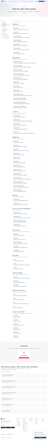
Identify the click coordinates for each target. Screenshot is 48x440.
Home (8, 1)
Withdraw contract (3, 434)
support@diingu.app (24, 357)
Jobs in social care (19, 425)
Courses (11, 1)
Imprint (43, 419)
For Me (21, 1)
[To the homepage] (3, 1)
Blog (17, 426)
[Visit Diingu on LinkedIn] (1, 425)
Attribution (36, 423)
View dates (40, 437)
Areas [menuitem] (18, 1)
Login (37, 1)
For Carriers (24, 1)
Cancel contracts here (10, 434)
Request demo (41, 1)
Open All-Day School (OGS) (25, 426)
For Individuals (18, 424)
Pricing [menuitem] (28, 1)
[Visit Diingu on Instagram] (3, 425)
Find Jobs (15, 1)
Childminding (24, 429)
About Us (32, 1)
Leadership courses (25, 430)
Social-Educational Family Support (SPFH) (25, 424)
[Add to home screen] (3, 427)
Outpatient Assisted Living (25, 428)
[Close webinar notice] (45, 432)
